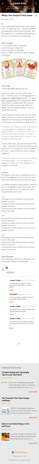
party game (10, 272)
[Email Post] (7, 268)
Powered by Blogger (21, 452)
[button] (36, 16)
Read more (33, 392)
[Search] (36, 4)
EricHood (24, 456)
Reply (12, 290)
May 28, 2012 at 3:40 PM (25, 294)
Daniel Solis (19, 3)
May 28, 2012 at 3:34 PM (28, 280)
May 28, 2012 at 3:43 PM (28, 306)
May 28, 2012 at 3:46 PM (28, 318)
